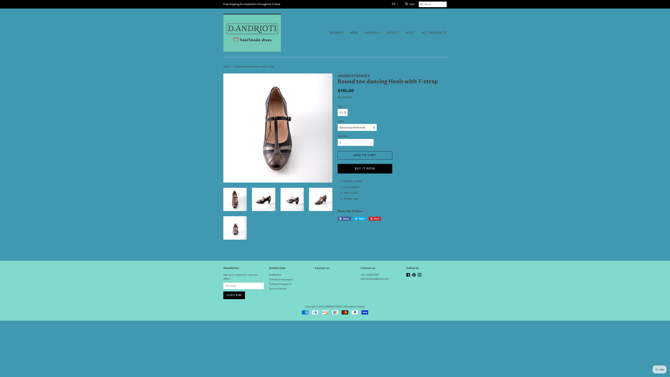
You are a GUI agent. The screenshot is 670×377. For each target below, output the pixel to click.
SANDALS (372, 33)
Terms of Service (277, 288)
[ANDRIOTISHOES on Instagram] (419, 275)
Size (340, 106)
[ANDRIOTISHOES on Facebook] (408, 275)
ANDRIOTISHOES (334, 306)
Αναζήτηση (275, 274)
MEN (354, 33)
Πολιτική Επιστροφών (281, 279)
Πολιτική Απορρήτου (280, 284)
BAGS (410, 33)
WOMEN (336, 33)
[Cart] (407, 4)
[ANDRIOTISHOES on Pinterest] (414, 275)
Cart (412, 4)
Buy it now (365, 169)
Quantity (343, 136)
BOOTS (393, 33)
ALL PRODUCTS (434, 33)
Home (226, 66)
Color (341, 121)
